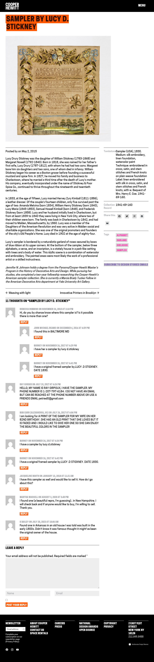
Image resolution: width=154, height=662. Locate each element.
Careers (60, 623)
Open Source (87, 630)
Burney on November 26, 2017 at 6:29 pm (55, 346)
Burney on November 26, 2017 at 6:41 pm (55, 363)
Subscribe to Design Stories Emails (126, 265)
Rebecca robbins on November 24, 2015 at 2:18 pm (46, 309)
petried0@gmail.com (51, 398)
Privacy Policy (12, 642)
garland (122, 240)
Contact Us (37, 630)
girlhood (122, 245)
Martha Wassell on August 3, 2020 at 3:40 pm (44, 497)
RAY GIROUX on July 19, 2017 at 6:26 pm (40, 384)
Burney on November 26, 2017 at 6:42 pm (41, 458)
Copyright (110, 623)
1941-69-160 (124, 205)
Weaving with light (18, 293)
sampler (122, 250)
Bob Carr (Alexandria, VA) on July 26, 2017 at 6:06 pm (48, 413)
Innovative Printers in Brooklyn (79, 293)
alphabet (122, 235)
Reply (24, 322)
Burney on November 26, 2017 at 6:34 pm (41, 441)
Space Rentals (39, 633)
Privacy (109, 627)
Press (58, 627)
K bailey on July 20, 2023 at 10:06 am (39, 522)
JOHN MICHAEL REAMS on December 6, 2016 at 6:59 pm (62, 328)
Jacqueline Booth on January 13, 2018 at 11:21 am (47, 476)
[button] (143, 6)
